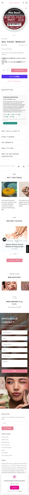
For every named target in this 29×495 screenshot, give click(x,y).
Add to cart (19, 70)
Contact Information (7, 447)
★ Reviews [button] (27, 249)
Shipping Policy (5, 442)
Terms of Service (6, 445)
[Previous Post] (11, 254)
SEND (14, 371)
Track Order (5, 453)
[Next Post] (18, 254)
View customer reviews (10, 123)
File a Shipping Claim (7, 455)
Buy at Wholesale (14, 81)
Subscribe (7, 428)
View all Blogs (14, 260)
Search (3, 450)
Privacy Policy (5, 437)
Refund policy (5, 440)
